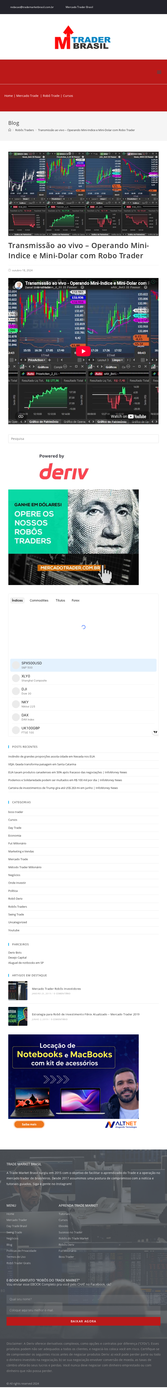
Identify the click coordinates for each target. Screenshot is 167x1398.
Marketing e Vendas (21, 851)
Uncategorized (17, 922)
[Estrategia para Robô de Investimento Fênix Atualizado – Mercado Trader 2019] (17, 1016)
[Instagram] (150, 7)
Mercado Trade (27, 96)
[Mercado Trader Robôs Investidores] (17, 990)
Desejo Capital (17, 957)
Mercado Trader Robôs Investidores (56, 989)
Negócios (14, 875)
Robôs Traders (17, 907)
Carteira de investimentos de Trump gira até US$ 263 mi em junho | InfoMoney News (63, 788)
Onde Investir (17, 883)
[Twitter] (141, 7)
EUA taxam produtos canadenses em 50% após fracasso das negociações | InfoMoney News (67, 772)
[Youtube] (158, 7)
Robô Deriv (15, 899)
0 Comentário (62, 993)
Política (13, 891)
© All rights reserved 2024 (23, 1383)
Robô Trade (51, 96)
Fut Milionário (17, 843)
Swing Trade (16, 914)
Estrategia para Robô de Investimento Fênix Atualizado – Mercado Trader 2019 (86, 1014)
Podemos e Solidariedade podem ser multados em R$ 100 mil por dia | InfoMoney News (65, 780)
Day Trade (14, 828)
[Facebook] (133, 7)
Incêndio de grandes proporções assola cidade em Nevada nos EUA (51, 756)
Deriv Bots (15, 952)
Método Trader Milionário (25, 867)
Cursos (12, 820)
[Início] (9, 130)
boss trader (15, 812)
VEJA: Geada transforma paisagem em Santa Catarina (42, 764)
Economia (14, 835)
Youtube (13, 930)
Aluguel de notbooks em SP (26, 963)
